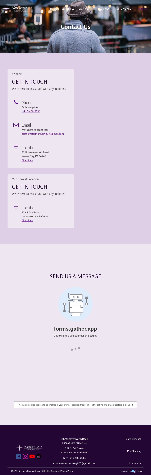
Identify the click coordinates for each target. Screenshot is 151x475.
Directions (27, 160)
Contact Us (135, 463)
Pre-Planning (134, 451)
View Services (133, 439)
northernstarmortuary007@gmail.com (43, 134)
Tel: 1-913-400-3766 (74, 458)
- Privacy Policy (66, 471)
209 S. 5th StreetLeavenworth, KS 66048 (74, 450)
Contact (143, 8)
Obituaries (67, 8)
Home (53, 8)
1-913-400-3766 (31, 111)
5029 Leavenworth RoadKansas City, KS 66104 (74, 441)
